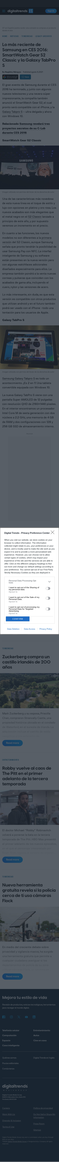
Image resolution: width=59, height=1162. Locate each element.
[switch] (48, 588)
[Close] (53, 533)
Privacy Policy (46, 629)
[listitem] (29, 582)
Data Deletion (13, 629)
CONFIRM (17, 619)
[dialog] (29, 581)
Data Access (29, 629)
